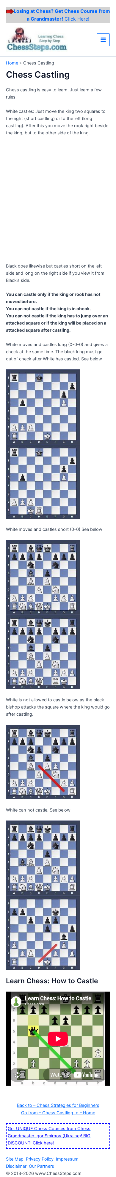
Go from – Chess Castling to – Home (58, 1112)
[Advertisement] (58, 202)
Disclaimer (16, 1166)
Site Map (14, 1159)
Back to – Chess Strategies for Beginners (58, 1105)
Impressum (67, 1159)
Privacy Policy (40, 1159)
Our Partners (41, 1166)
